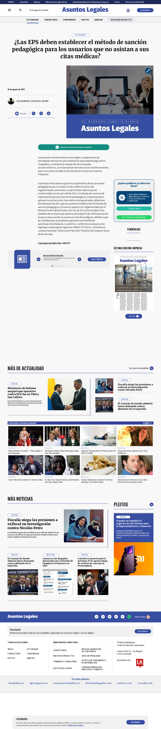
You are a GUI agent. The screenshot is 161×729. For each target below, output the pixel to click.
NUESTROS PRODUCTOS (63, 656)
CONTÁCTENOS (60, 650)
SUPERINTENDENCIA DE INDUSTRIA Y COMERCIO (92, 668)
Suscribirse (145, 10)
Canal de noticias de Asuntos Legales (76, 147)
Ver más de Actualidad (139, 368)
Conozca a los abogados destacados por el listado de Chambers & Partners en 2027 (58, 562)
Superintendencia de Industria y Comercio (91, 2)
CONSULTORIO (50, 20)
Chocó (117, 2)
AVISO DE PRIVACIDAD (91, 656)
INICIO (10, 649)
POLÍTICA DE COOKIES (62, 668)
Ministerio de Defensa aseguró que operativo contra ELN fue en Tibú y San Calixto (23, 393)
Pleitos (121, 504)
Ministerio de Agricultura (56, 2)
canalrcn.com (124, 683)
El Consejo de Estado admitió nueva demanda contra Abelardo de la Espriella (135, 406)
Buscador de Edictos (121, 20)
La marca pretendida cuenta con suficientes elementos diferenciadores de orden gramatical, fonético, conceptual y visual (132, 534)
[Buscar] (20, 10)
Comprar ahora (134, 208)
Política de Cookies (76, 725)
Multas (37, 2)
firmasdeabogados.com (98, 683)
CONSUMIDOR (69, 20)
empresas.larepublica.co (66, 683)
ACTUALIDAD (33, 20)
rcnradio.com (145, 683)
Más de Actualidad (26, 368)
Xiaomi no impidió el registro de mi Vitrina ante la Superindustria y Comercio (133, 523)
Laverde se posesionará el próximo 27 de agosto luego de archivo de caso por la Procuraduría (93, 562)
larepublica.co (16, 683)
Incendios (24, 2)
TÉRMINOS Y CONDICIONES (65, 661)
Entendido (135, 722)
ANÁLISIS (98, 20)
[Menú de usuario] (128, 10)
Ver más (132, 316)
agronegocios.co (39, 683)
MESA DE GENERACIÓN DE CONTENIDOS (91, 650)
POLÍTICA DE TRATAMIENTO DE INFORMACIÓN (94, 661)
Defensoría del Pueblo (134, 2)
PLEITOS (85, 20)
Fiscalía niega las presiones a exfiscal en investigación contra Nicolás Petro (135, 387)
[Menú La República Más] (9, 10)
